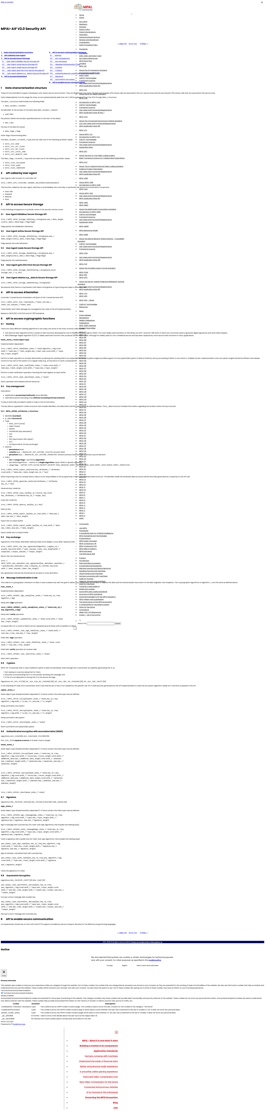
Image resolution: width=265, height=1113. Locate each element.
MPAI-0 (82, 516)
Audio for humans (86, 579)
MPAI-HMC (83, 202)
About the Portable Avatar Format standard (97, 268)
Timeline (82, 63)
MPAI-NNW (83, 234)
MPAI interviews (85, 551)
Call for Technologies (87, 78)
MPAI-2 (82, 510)
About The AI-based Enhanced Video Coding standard (101, 166)
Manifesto (83, 24)
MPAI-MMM (84, 226)
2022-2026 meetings (87, 325)
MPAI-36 (82, 423)
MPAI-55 (82, 373)
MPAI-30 (82, 438)
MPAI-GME (83, 178)
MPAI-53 (82, 379)
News (81, 311)
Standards (83, 49)
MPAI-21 (82, 461)
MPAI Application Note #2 (89, 198)
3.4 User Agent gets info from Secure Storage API (23, 70)
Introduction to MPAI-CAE (89, 102)
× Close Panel (116, 1032)
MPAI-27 (82, 446)
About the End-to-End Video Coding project (97, 155)
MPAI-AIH (83, 90)
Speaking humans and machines (92, 571)
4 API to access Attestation (14, 76)
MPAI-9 (82, 492)
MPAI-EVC (83, 162)
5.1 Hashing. (55, 55)
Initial (81, 518)
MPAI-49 (82, 389)
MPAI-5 (82, 503)
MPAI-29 (82, 441)
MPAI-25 (82, 451)
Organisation (84, 42)
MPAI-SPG (83, 277)
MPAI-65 (82, 348)
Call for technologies (87, 214)
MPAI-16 (82, 474)
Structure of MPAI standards (90, 594)
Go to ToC (132, 43)
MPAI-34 (82, 428)
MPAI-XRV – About (86, 300)
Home (81, 15)
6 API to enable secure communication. (67, 82)
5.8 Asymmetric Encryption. (62, 79)
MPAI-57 (82, 368)
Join (115, 1107)
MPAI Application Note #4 (89, 86)
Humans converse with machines (101, 1056)
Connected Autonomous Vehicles (101, 1087)
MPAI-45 (82, 399)
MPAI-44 (82, 402)
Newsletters (84, 318)
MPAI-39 (82, 415)
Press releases (85, 315)
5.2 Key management (60, 58)
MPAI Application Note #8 (89, 260)
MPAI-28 (82, 443)
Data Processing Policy (88, 45)
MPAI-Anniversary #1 (87, 543)
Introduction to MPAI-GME (90, 185)
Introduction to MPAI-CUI (89, 137)
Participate (83, 531)
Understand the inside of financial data (98, 1061)
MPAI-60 (82, 361)
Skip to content (7, 2)
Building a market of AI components (99, 1045)
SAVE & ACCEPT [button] (7, 1021)
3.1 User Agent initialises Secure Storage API (20, 61)
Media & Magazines (87, 320)
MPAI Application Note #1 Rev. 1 (91, 113)
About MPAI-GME (86, 182)
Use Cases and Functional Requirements (95, 83)
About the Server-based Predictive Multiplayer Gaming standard (101, 282)
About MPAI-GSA (86, 193)
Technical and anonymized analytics (18, 993)
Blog (115, 1102)
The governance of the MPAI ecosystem (95, 602)
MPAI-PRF (83, 275)
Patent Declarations (87, 32)
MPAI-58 (82, 366)
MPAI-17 (82, 472)
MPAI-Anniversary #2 (88, 546)
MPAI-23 (82, 456)
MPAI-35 (82, 425)
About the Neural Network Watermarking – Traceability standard (101, 240)
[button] (80, 621)
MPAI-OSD (83, 253)
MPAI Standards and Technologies (93, 536)
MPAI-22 (82, 459)
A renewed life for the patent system (94, 604)
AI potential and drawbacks (90, 566)
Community (84, 524)
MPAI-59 (82, 363)
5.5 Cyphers (56, 67)
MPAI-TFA (83, 293)
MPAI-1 (82, 513)
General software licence (89, 37)
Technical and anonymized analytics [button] (15, 990)
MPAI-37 (82, 420)
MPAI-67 (82, 342)
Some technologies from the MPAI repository (97, 597)
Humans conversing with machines (93, 576)
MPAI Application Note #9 (89, 126)
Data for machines (86, 584)
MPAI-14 (82, 479)
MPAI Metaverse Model (88, 230)
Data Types (84, 75)
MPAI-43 (82, 404)
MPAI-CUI (83, 130)
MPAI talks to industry (88, 549)
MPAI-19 (82, 466)
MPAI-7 (82, 497)
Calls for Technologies (88, 304)
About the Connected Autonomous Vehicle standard (100, 121)
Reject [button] (124, 965)
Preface (82, 558)
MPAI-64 (82, 350)
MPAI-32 (82, 433)
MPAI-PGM (83, 272)
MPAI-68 (82, 340)
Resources (83, 307)
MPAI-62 (82, 355)
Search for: (82, 623)
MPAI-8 (82, 495)
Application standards (106, 1050)
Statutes (82, 27)
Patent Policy (84, 29)
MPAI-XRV (83, 296)
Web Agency (155, 942)
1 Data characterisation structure (17, 52)
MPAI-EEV (83, 151)
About (81, 17)
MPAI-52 (82, 381)
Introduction (84, 560)
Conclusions (84, 610)
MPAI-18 (82, 469)
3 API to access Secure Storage (15, 58)
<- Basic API (122, 43)
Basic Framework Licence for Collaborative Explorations (102, 158)
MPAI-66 (82, 345)
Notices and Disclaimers (89, 40)
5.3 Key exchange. (58, 61)
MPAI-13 (82, 482)
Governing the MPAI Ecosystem (101, 1097)
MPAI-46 (82, 397)
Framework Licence (87, 80)
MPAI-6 (82, 500)
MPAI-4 (82, 505)
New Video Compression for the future (99, 1081)
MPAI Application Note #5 (89, 289)
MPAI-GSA (83, 189)
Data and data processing (89, 563)
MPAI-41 (82, 410)
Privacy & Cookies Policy (140, 942)
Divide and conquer (87, 589)
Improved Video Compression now (100, 1076)
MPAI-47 (82, 394)
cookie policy (155, 960)
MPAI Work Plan (85, 61)
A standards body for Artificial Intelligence (96, 533)
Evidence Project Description (91, 169)
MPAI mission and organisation (91, 599)
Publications (84, 323)
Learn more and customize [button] (147, 965)
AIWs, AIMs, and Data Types (90, 56)
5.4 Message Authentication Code (65, 64)
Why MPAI (83, 22)
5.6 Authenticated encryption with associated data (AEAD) (75, 73)
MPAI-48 (82, 392)
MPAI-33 (82, 430)
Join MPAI (83, 528)
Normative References (88, 58)
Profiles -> (144, 43)
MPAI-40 (82, 412)
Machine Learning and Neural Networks (95, 568)
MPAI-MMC (83, 205)
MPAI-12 (82, 485)
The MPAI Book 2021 (87, 554)
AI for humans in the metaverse (102, 1092)
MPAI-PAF (83, 264)
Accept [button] (110, 965)
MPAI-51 (82, 384)
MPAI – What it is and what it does (100, 1040)
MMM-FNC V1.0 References (90, 612)
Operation (83, 34)
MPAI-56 (82, 371)
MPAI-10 (82, 490)
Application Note (86, 147)
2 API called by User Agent (13, 55)
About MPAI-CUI (85, 134)
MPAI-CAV (83, 117)
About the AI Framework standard (93, 70)
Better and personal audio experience (99, 1066)
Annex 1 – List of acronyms (89, 615)
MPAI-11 (82, 487)
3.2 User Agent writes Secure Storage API (20, 64)
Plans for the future (87, 607)
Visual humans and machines (91, 573)
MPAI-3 (82, 508)
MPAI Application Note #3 (89, 174)
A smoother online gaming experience (99, 1071)
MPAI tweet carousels (88, 541)
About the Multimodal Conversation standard (97, 209)
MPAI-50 (82, 386)
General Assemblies (87, 328)
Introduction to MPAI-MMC (90, 212)
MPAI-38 (82, 417)
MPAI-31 (82, 435)
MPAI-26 (82, 448)
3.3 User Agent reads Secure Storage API (19, 67)
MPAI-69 (82, 337)
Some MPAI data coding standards (93, 591)
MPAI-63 (82, 353)
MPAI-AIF (83, 66)
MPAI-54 (82, 376)
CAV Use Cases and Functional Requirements (97, 123)
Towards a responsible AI (89, 586)
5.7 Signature (56, 76)
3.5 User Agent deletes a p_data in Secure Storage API (25, 73)
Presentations (85, 538)
